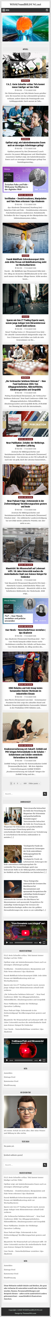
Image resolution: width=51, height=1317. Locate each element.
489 (25, 783)
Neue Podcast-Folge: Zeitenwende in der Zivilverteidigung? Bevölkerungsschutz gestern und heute (25, 503)
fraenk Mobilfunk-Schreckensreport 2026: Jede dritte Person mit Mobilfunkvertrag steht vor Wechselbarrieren (25, 262)
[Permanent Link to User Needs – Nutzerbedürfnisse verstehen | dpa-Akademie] (26, 611)
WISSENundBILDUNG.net (25, 4)
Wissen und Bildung (25, 195)
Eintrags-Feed (9, 1077)
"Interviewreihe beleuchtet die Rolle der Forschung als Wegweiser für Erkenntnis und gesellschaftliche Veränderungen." (34, 813)
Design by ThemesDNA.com (25, 1313)
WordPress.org (10, 1085)
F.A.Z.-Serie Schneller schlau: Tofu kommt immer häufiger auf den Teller (25, 86)
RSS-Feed (19, 90)
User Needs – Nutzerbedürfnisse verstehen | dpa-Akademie (25, 631)
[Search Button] (47, 10)
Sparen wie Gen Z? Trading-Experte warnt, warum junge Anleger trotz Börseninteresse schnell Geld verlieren (25, 323)
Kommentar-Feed (11, 1081)
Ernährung (25, 81)
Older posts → (34, 783)
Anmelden (8, 1073)
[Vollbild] (44, 942)
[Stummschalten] (40, 942)
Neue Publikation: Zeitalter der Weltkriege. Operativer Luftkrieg (25, 444)
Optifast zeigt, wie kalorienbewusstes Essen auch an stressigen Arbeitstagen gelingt (25, 144)
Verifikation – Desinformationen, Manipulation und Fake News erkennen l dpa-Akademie (25, 200)
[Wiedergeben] (7, 942)
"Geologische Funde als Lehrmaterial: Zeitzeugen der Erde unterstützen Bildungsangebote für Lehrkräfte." (33, 851)
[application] (25, 933)
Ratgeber (25, 256)
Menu (7, 10)
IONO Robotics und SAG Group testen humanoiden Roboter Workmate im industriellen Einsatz (25, 691)
